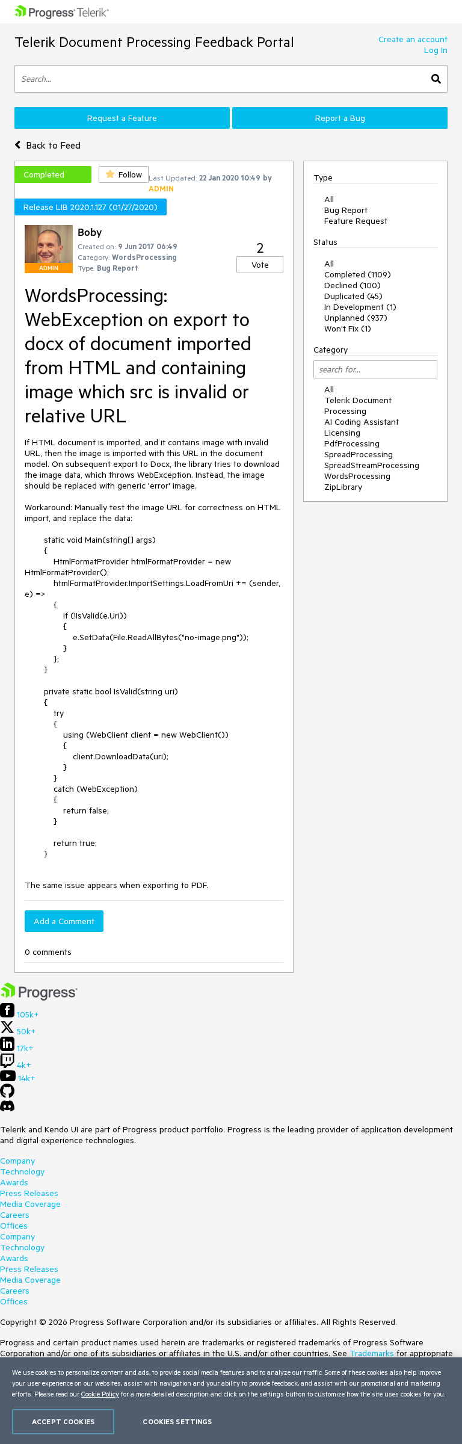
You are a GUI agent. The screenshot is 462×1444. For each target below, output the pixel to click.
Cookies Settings (177, 1421)
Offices (14, 1225)
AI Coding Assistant (361, 421)
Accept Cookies (63, 1421)
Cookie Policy (100, 1393)
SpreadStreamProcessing (371, 465)
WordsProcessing (357, 476)
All (329, 199)
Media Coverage (30, 1204)
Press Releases (29, 1193)
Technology (22, 1171)
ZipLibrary (343, 486)
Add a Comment (64, 921)
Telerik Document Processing (358, 405)
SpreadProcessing (358, 454)
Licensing (342, 432)
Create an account (413, 39)
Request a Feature (122, 118)
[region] (231, 1400)
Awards (14, 1182)
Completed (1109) (357, 274)
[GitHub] (7, 1095)
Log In (436, 50)
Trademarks (372, 1353)
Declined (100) (352, 285)
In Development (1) (360, 306)
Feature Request (355, 220)
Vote (260, 264)
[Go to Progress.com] (39, 997)
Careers (14, 1214)
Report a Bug (340, 118)
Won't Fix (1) (347, 328)
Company (17, 1160)
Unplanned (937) (355, 317)
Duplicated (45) (353, 296)
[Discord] (7, 1108)
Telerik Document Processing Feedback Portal (154, 42)
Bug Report (346, 210)
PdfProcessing (352, 443)
